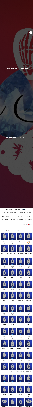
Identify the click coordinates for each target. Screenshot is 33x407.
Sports (2, 219)
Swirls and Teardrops (20, 219)
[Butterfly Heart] (4, 402)
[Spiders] (4, 295)
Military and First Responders (22, 216)
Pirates (23, 218)
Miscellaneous (3, 218)
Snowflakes (30, 218)
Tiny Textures (30, 219)
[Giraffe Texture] (12, 248)
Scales (26, 218)
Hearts (10, 215)
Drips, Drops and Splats (21, 212)
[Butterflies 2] (12, 319)
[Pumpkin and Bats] (28, 295)
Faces (30, 212)
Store (1, 229)
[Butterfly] (20, 308)
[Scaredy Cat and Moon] (28, 284)
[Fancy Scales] (28, 261)
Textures (25, 219)
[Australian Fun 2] (28, 402)
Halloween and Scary (4, 215)
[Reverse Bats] (20, 272)
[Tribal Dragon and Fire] (20, 366)
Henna (13, 215)
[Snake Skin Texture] (4, 261)
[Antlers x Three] (12, 378)
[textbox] (29, 224)
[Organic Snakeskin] (28, 366)
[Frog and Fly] (28, 343)
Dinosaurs (11, 212)
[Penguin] (28, 331)
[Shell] (4, 331)
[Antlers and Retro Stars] (28, 378)
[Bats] (20, 284)
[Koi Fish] (20, 355)
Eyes (27, 212)
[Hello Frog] (4, 355)
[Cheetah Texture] (28, 236)
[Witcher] (12, 402)
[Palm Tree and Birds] (28, 355)
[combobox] (29, 224)
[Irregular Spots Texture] (4, 248)
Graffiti (28, 213)
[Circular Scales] (4, 284)
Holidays (23, 215)
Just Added (15, 209)
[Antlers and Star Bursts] (20, 378)
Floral (12, 213)
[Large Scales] (4, 272)
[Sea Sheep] (20, 402)
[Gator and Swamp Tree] (20, 343)
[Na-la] (4, 366)
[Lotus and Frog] (28, 308)
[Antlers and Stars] (4, 389)
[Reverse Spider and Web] (28, 248)
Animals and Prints (24, 209)
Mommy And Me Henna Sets (11, 218)
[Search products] (30, 32)
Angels (19, 209)
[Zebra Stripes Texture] (20, 236)
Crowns (8, 212)
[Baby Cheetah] (4, 378)
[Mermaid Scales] (12, 261)
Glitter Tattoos (24, 213)
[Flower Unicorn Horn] (20, 261)
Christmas (3, 212)
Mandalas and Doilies (28, 215)
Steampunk (6, 219)
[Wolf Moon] (12, 295)
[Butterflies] (4, 319)
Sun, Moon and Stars (12, 219)
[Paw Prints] (28, 272)
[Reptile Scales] (12, 284)
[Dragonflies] (28, 319)
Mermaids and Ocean (13, 216)
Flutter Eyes (15, 213)
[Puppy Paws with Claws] (20, 248)
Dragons (15, 212)
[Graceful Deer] (12, 308)
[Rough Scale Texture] (12, 236)
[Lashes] (28, 389)
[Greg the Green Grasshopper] (12, 389)
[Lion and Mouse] (12, 355)
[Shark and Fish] (4, 343)
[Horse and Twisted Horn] (4, 308)
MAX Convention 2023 (5, 216)
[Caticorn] (20, 389)
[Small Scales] (12, 272)
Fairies (5, 213)
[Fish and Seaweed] (12, 331)
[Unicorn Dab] (4, 236)
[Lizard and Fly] (12, 343)
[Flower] (20, 319)
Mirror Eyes (29, 216)
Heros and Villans (17, 215)
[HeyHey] (20, 331)
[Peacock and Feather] (20, 295)
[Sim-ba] (12, 366)
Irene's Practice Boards (9, 209)
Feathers (8, 213)
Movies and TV (18, 218)
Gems (19, 213)
